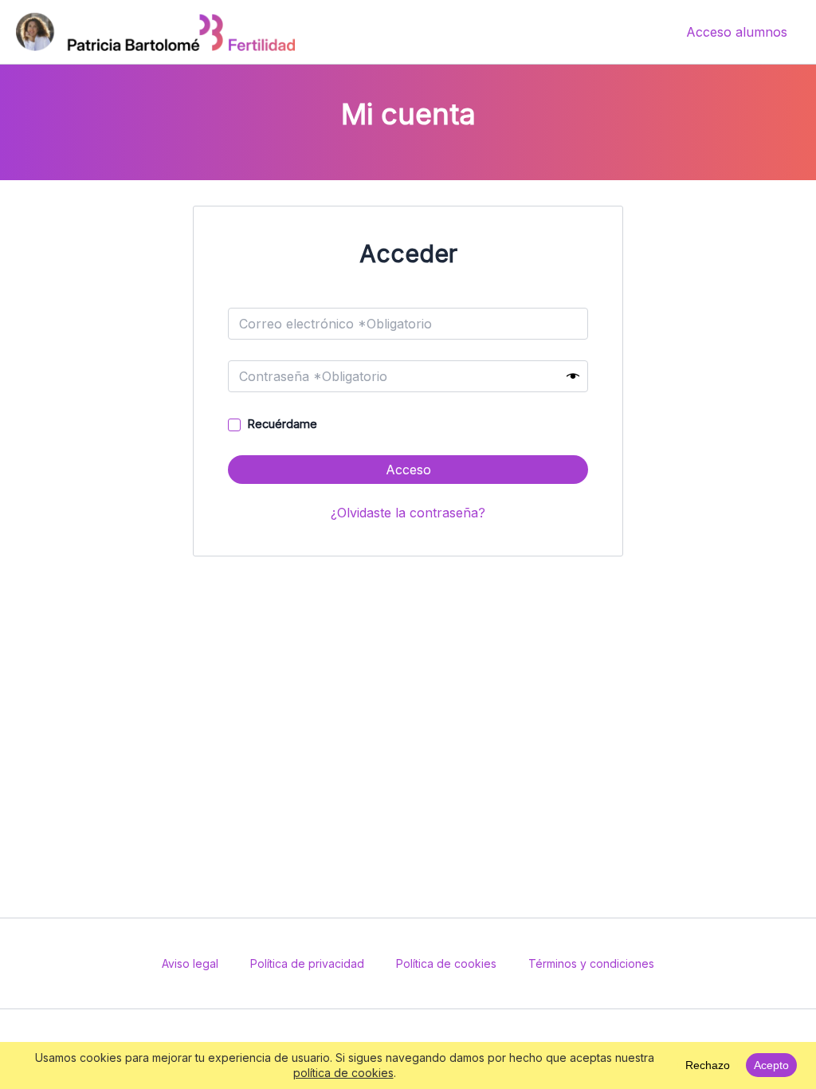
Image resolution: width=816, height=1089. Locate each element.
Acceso (408, 470)
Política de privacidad (307, 963)
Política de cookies (446, 963)
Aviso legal (190, 963)
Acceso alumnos (736, 32)
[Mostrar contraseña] (573, 376)
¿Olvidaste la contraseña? (408, 513)
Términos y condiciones (591, 963)
